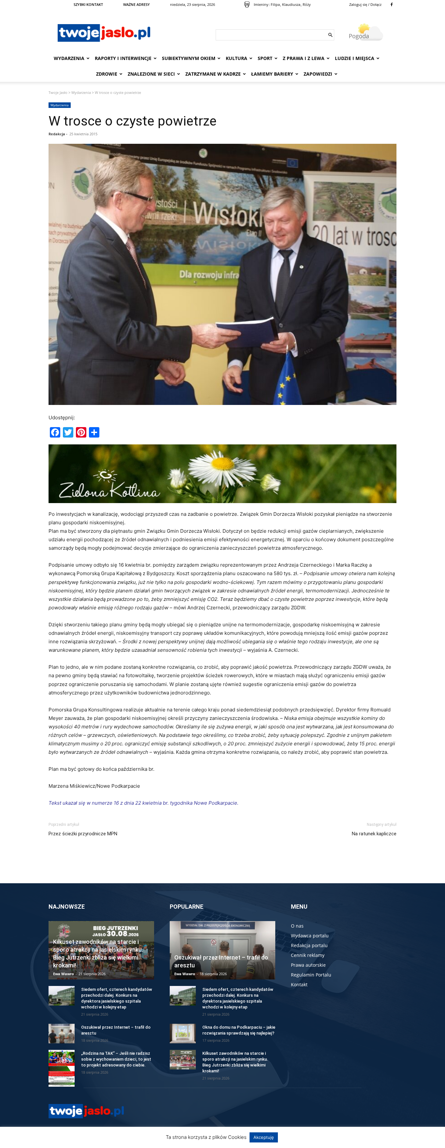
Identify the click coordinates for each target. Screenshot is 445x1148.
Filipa (275, 4)
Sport (265, 58)
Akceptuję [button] (263, 1137)
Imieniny (261, 4)
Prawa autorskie (308, 965)
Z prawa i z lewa (303, 58)
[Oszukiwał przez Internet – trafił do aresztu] (62, 1033)
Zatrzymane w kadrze (213, 74)
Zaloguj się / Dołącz (365, 4)
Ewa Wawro (63, 973)
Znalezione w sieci (151, 74)
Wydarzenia (69, 58)
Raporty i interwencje (123, 58)
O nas (297, 926)
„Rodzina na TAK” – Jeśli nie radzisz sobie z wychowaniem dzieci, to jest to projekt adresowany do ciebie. (116, 1059)
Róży (307, 4)
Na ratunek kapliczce (374, 834)
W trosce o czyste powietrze (133, 121)
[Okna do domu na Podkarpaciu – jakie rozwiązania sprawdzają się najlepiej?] (183, 1033)
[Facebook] (391, 4)
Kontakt (299, 984)
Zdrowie (106, 74)
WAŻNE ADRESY (136, 4)
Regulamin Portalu (311, 975)
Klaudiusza (291, 4)
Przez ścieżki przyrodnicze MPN (83, 834)
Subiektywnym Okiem (188, 58)
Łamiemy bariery (272, 74)
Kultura (236, 58)
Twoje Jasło (58, 92)
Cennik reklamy (307, 955)
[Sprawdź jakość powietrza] (247, 4)
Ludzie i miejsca (354, 58)
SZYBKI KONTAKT (88, 4)
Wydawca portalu (310, 935)
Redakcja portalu (309, 945)
